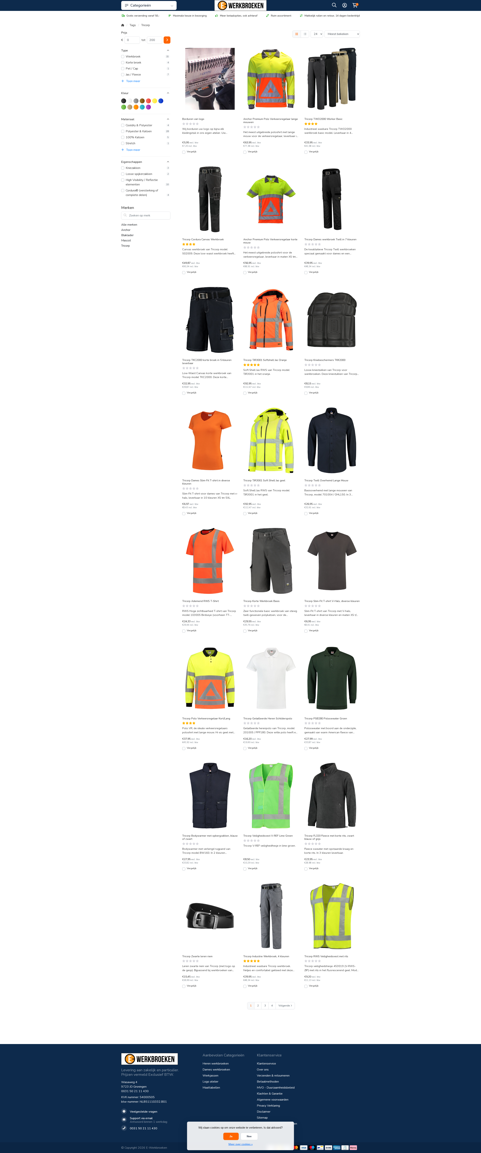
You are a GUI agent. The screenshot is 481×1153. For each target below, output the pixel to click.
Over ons (263, 1070)
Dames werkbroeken (216, 1070)
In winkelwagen (212, 153)
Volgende (284, 1005)
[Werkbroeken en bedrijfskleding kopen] (240, 5)
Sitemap (262, 1118)
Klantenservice (266, 1064)
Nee (249, 1136)
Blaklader (127, 235)
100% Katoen (147, 137)
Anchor (125, 230)
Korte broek (147, 62)
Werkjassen (210, 1076)
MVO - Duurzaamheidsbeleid (276, 1088)
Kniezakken (147, 168)
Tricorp (125, 246)
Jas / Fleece (147, 75)
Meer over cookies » (240, 1144)
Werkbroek (147, 56)
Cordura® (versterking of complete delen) (147, 192)
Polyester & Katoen (147, 131)
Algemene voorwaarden (272, 1100)
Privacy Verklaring (268, 1106)
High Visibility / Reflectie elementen (147, 182)
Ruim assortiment (281, 15)
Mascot (126, 240)
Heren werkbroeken (216, 1064)
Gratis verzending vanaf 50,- (143, 15)
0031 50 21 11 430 (135, 1091)
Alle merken (129, 225)
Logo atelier (210, 1082)
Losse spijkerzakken (147, 174)
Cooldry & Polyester (147, 125)
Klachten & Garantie (270, 1094)
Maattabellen (211, 1088)
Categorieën (140, 5)
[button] (334, 6)
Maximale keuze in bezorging (190, 15)
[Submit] (167, 40)
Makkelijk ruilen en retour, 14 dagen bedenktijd (332, 15)
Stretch (147, 143)
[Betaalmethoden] (295, 1147)
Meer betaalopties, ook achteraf (238, 15)
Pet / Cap (147, 69)
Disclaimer (263, 1112)
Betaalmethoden (268, 1082)
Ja (230, 1136)
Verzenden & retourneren (273, 1076)
